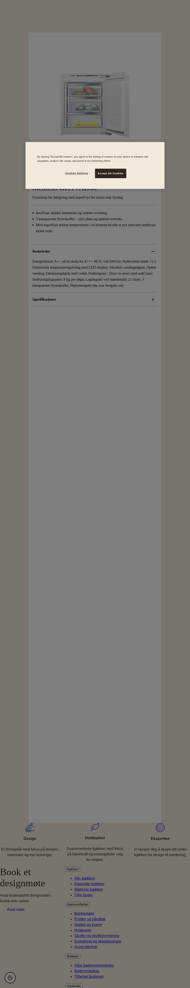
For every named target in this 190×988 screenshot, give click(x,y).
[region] (95, 165)
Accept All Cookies (110, 173)
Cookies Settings (76, 173)
